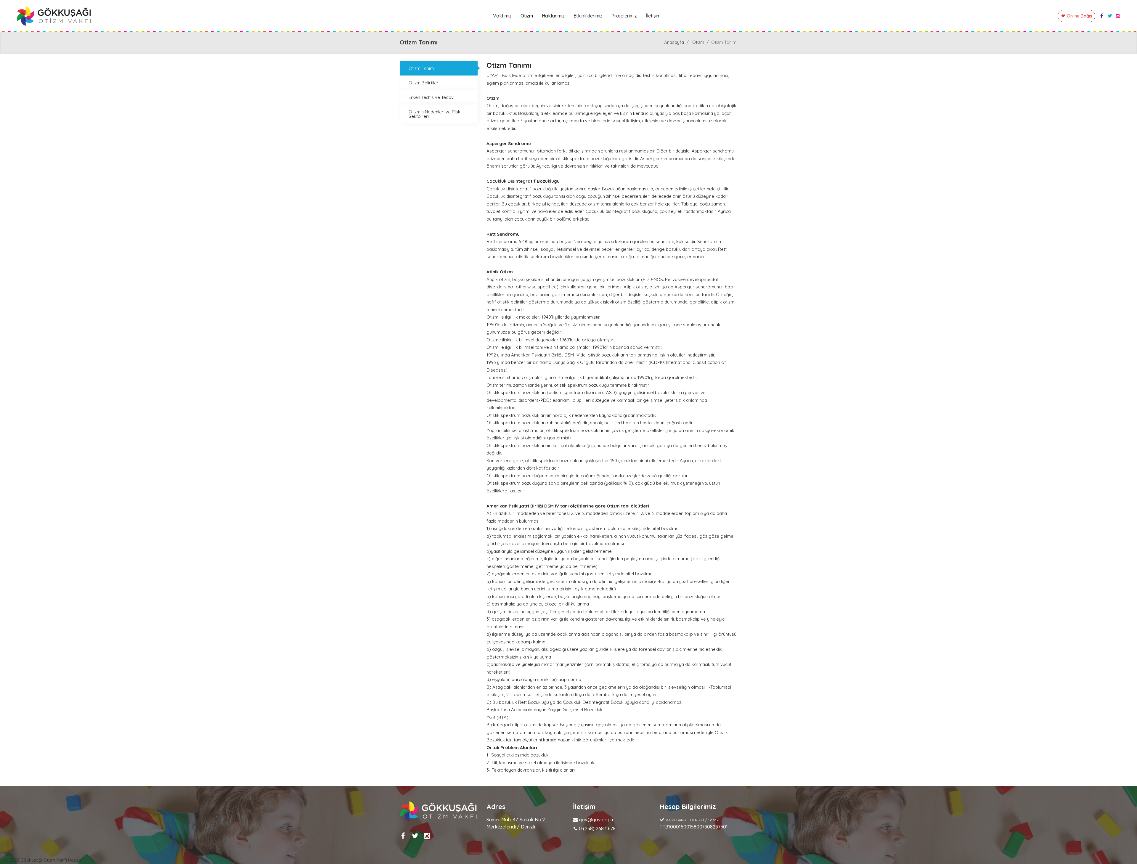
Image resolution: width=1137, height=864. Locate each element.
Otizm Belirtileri (424, 83)
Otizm (527, 16)
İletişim (653, 16)
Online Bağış (1079, 16)
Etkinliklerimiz (588, 16)
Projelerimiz (624, 16)
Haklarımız (553, 16)
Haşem (75, 860)
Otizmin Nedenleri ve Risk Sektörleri (434, 114)
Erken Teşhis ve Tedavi (432, 97)
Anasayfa (674, 42)
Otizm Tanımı (422, 68)
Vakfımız (502, 16)
